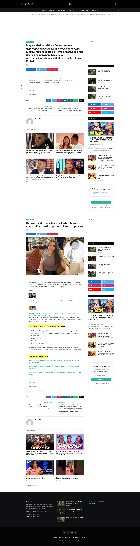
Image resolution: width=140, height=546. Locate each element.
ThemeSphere (78, 540)
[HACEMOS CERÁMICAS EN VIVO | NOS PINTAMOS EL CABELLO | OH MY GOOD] (92, 167)
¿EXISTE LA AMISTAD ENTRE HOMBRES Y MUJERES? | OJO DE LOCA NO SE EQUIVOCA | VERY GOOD (106, 176)
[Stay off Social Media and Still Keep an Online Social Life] (92, 96)
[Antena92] (70, 4)
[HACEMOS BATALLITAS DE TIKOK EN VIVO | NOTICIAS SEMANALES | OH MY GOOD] (101, 129)
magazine (91, 135)
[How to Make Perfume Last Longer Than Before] (92, 89)
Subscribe (109, 4)
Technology (85, 10)
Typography (74, 10)
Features (51, 10)
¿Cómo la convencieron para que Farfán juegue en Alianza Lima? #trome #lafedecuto (69, 477)
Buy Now (95, 10)
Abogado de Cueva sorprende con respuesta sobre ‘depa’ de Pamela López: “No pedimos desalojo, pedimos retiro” (69, 152)
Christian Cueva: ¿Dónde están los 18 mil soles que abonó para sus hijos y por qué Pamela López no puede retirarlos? (39, 152)
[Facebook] (21, 77)
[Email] (21, 92)
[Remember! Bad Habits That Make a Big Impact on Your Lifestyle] (92, 72)
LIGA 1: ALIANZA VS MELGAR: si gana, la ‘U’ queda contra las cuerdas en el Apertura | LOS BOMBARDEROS (39, 453)
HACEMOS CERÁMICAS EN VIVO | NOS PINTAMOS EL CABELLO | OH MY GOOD (106, 167)
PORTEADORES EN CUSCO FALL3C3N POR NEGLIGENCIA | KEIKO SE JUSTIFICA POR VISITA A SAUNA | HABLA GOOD (106, 158)
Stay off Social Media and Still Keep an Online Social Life (105, 95)
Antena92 (33, 65)
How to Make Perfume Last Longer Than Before (104, 87)
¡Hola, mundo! (92, 503)
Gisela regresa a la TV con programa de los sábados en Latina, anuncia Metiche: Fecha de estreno (40, 406)
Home (44, 10)
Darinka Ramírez (30, 391)
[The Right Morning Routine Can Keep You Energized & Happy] (92, 81)
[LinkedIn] (21, 85)
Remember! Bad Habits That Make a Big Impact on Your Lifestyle (105, 72)
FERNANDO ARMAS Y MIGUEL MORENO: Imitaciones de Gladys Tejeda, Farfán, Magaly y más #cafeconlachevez (69, 453)
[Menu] (21, 10)
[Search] (119, 10)
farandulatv (62, 10)
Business (68, 537)
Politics (60, 537)
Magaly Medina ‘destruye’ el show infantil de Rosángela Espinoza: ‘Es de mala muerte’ (69, 176)
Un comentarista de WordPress (96, 501)
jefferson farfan (40, 391)
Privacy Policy (102, 207)
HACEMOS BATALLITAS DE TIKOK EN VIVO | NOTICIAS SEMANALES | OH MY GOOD (100, 140)
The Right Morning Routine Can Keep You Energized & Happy (106, 79)
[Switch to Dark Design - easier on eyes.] (116, 10)
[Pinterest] (21, 88)
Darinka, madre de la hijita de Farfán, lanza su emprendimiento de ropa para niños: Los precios (40, 110)
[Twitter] (21, 81)
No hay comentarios (48, 65)
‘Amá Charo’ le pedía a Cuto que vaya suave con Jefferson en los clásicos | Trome (39, 477)
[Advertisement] (70, 27)
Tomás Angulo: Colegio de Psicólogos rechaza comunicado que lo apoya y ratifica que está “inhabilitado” (69, 110)
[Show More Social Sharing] (59, 69)
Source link (32, 90)
